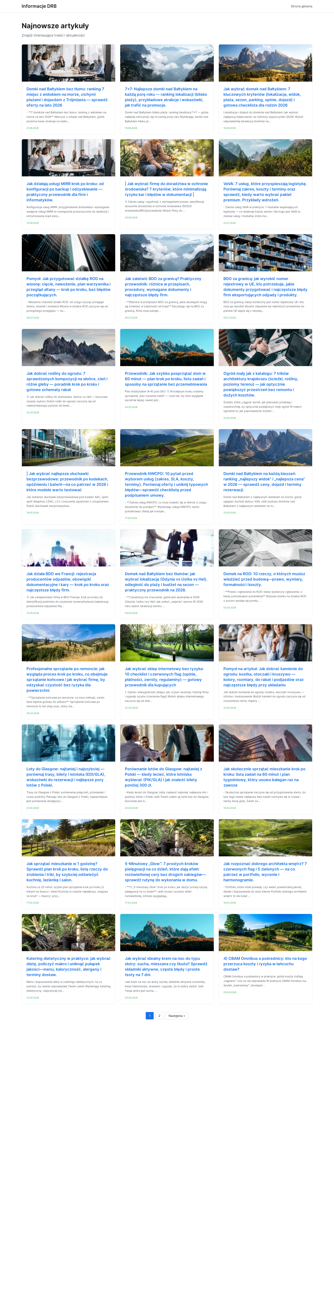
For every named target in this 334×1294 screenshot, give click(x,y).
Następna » (177, 1016)
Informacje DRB (39, 6)
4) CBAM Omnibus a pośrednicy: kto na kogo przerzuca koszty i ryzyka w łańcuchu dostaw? (265, 964)
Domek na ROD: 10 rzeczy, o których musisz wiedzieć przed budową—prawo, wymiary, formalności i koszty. (264, 579)
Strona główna (301, 6)
